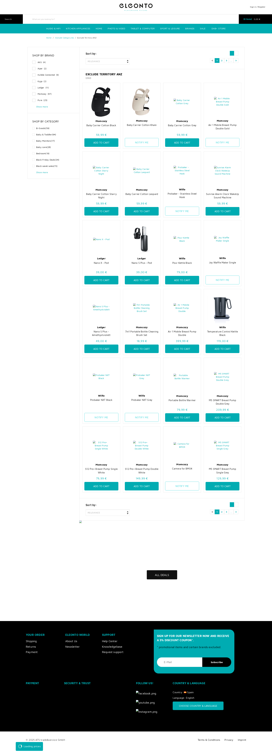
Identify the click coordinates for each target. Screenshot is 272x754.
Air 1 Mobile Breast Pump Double (182, 333)
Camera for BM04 (182, 468)
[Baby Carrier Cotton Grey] (182, 102)
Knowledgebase (112, 646)
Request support (112, 652)
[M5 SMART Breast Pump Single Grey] (223, 445)
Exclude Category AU (64, 38)
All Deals (162, 575)
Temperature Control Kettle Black (222, 333)
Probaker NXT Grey (141, 399)
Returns (31, 646)
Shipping (31, 641)
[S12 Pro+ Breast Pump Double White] (142, 445)
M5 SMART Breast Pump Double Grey (222, 402)
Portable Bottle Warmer (182, 400)
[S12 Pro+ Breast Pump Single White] (101, 445)
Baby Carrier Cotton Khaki (142, 125)
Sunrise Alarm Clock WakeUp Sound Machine (222, 196)
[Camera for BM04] (182, 445)
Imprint (242, 739)
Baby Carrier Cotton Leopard (141, 194)
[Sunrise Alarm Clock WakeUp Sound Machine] (223, 170)
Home (99, 28)
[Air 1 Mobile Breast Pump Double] (182, 308)
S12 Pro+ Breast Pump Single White (101, 470)
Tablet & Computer (143, 28)
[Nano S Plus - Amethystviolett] (101, 308)
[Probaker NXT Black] (101, 377)
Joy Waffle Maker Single (222, 262)
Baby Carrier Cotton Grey (182, 125)
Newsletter (72, 646)
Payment (32, 652)
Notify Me (141, 142)
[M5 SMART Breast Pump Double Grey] (223, 377)
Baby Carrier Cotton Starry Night (101, 196)
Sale (202, 28)
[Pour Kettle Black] (182, 239)
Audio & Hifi (53, 28)
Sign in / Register (257, 7)
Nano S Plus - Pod (142, 262)
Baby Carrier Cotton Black (101, 125)
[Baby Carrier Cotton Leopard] (142, 170)
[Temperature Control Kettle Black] (223, 308)
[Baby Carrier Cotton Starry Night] (101, 170)
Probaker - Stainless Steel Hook (182, 195)
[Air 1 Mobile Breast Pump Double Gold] (223, 102)
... (231, 60)
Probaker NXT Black (101, 399)
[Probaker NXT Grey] (142, 377)
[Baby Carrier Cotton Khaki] (142, 102)
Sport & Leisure (170, 28)
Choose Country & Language (198, 705)
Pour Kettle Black (182, 262)
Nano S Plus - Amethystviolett (101, 333)
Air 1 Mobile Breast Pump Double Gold (222, 127)
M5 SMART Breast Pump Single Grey (222, 470)
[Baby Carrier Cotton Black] (101, 102)
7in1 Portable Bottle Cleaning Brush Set (142, 333)
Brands (190, 28)
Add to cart (101, 142)
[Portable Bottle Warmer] (182, 377)
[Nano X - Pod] (101, 239)
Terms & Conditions (209, 739)
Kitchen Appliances (78, 28)
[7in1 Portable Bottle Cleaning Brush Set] (142, 308)
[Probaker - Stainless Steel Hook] (182, 170)
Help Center (109, 641)
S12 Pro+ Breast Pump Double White (141, 470)
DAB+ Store (219, 28)
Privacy (228, 739)
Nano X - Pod (101, 262)
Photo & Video (116, 28)
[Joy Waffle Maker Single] (223, 239)
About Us (71, 641)
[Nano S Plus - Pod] (142, 239)
